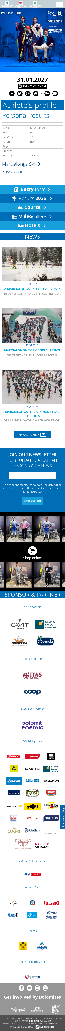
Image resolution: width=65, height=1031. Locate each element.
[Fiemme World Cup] (51, 920)
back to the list (14, 171)
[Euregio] (56, 30)
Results (32, 198)
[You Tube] (35, 93)
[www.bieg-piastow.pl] (23, 950)
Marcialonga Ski (19, 164)
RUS (18, 13)
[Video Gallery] (55, 93)
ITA (3, 13)
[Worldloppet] (56, 22)
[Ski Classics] (32, 920)
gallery (33, 216)
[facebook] (12, 93)
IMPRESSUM (15, 1026)
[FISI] (32, 907)
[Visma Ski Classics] (56, 14)
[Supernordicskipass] (14, 920)
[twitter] (20, 93)
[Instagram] (28, 93)
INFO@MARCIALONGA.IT (40, 1021)
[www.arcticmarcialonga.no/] (42, 950)
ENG (11, 13)
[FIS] (32, 877)
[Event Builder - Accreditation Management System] (44, 1026)
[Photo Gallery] (47, 93)
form (33, 189)
